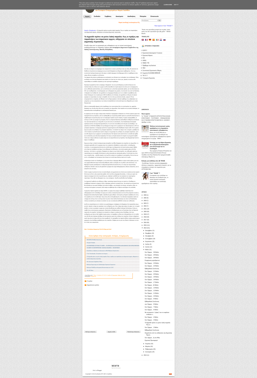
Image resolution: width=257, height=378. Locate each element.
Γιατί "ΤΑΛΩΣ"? (155, 26)
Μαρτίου (147, 346)
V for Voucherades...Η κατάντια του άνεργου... (97, 253)
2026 (145, 195)
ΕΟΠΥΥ (145, 50)
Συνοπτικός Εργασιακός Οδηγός (152, 70)
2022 (145, 206)
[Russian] (164, 40)
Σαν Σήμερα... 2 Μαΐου (151, 327)
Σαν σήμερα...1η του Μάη (152, 337)
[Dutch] (161, 40)
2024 (145, 200)
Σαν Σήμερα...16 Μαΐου (151, 285)
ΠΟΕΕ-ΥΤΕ (146, 63)
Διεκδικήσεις (131, 16)
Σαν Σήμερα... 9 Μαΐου (151, 299)
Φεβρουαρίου (149, 349)
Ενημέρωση (92, 30)
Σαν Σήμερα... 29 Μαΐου (152, 255)
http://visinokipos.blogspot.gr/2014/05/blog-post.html (97, 229)
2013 (145, 355)
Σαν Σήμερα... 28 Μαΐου (152, 257)
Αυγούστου (148, 241)
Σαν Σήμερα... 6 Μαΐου (151, 309)
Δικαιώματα (119, 16)
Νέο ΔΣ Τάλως (90, 270)
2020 (145, 211)
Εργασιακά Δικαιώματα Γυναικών (152, 53)
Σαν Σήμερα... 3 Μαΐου (151, 320)
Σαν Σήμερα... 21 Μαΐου (152, 271)
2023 (145, 203)
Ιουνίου (147, 247)
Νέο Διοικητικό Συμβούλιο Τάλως (94, 261)
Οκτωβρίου (148, 236)
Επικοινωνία (155, 16)
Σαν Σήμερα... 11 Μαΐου (152, 293)
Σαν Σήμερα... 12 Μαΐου (152, 290)
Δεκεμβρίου (148, 230)
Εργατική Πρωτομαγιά (151, 340)
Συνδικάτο (97, 16)
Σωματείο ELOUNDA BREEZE (151, 73)
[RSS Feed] (170, 374)
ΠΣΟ (144, 68)
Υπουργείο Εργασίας (149, 78)
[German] (150, 40)
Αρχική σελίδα (111, 331)
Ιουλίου (147, 244)
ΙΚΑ (144, 58)
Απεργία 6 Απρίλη (91, 242)
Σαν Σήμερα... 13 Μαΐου (152, 288)
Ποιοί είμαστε (145, 26)
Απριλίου (148, 343)
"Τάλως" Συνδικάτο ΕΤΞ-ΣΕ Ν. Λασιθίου (102, 275)
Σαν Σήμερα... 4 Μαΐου (151, 317)
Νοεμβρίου (148, 233)
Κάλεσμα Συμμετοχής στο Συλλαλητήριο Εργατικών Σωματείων (101, 264)
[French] (146, 40)
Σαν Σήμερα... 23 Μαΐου (152, 263)
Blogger (99, 370)
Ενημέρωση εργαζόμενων (152, 260)
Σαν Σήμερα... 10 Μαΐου (152, 296)
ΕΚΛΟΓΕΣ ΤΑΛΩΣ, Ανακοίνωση (94, 239)
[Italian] (157, 40)
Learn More (168, 4)
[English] (143, 40)
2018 (145, 217)
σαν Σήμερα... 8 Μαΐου (151, 304)
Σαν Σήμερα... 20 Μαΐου (152, 274)
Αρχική (87, 16)
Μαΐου (147, 249)
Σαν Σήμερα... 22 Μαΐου (152, 266)
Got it (176, 4)
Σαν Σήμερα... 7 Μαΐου (151, 307)
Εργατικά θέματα (147, 55)
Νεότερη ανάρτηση (90, 331)
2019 (145, 214)
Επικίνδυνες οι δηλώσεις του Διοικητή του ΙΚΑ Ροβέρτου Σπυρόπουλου (103, 250)
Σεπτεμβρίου (149, 238)
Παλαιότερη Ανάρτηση (133, 331)
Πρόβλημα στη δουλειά (149, 65)
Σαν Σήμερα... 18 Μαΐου (152, 279)
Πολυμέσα (143, 16)
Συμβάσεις (108, 16)
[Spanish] (154, 40)
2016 (145, 222)
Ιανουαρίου (148, 352)
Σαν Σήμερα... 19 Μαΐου (152, 277)
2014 (145, 228)
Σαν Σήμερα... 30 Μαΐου (152, 252)
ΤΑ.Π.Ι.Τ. (145, 75)
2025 (145, 198)
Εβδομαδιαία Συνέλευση (152, 268)
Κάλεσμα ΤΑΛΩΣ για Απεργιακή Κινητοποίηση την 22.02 (100, 267)
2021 (145, 209)
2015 (145, 225)
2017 (145, 220)
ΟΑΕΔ (144, 60)
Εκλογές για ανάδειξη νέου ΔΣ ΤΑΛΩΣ (153, 161)
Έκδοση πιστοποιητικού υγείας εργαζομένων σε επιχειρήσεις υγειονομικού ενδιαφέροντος (160, 128)
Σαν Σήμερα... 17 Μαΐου (152, 282)
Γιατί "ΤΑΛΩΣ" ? (155, 173)
